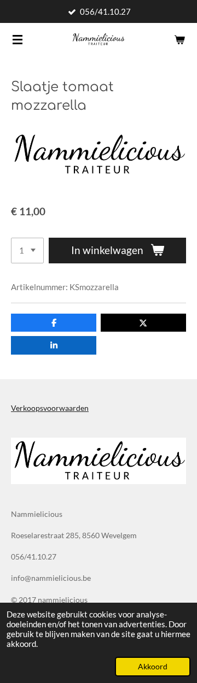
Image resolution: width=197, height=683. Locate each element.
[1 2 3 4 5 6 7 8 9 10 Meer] (27, 250)
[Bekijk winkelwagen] (179, 39)
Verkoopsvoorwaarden (50, 408)
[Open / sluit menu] (17, 39)
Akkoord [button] (152, 666)
